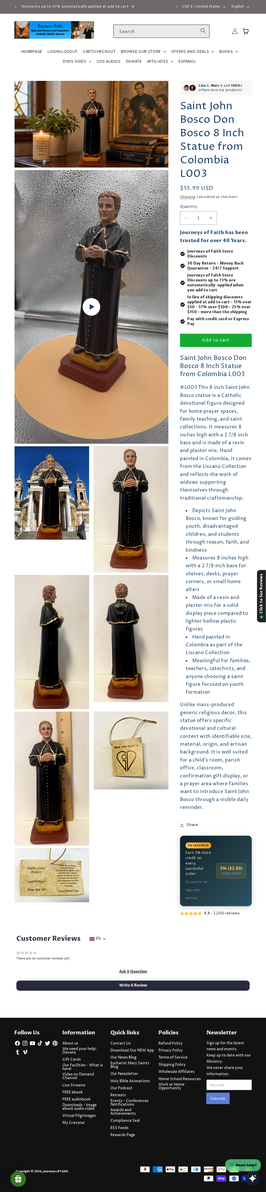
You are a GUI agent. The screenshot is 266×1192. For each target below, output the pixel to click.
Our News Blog (123, 1057)
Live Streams (73, 1085)
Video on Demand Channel (78, 1076)
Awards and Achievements (123, 1112)
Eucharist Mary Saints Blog (129, 1065)
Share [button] (192, 825)
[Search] (203, 31)
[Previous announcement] (16, 6)
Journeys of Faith (55, 1171)
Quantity (188, 206)
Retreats (118, 1095)
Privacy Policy (170, 1050)
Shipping (188, 197)
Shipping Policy (172, 1065)
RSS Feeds (119, 1128)
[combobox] (161, 31)
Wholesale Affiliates (176, 1072)
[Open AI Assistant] (252, 1178)
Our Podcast (121, 1088)
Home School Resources (179, 1079)
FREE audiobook (76, 1099)
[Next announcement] (176, 6)
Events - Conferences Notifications (129, 1102)
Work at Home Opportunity (171, 1086)
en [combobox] (98, 938)
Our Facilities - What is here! (82, 1067)
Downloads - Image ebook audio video (79, 1107)
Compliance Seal (125, 1121)
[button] (143, 51)
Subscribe (217, 1098)
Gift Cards (71, 1059)
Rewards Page (122, 1135)
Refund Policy (170, 1043)
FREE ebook (72, 1092)
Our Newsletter (124, 1074)
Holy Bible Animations (130, 1081)
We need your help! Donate (79, 1050)
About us (70, 1043)
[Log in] (235, 31)
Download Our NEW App (132, 1050)
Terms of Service (173, 1057)
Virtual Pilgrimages (79, 1116)
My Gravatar (73, 1123)
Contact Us (120, 1043)
